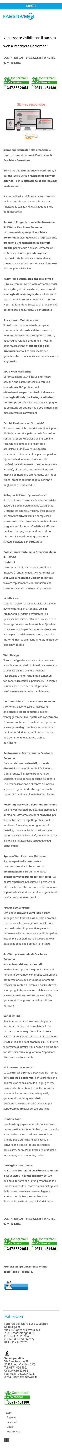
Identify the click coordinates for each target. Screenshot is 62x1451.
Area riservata (13, 1431)
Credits (10, 1426)
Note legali (12, 1422)
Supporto (11, 1417)
